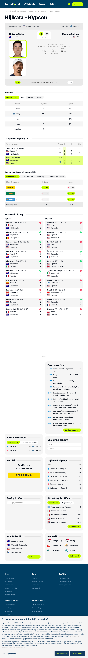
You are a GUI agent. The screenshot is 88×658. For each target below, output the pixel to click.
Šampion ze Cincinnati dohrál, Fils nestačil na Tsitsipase (66, 388)
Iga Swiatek (8, 591)
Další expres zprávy (72, 430)
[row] (44, 151)
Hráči (7, 574)
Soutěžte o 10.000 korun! (24, 467)
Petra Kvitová (9, 585)
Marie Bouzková (10, 594)
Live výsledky (57, 541)
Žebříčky (62, 574)
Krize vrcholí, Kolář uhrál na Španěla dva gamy (63, 424)
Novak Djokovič (9, 578)
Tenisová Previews (37, 581)
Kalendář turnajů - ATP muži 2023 (16, 11)
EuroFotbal (56, 551)
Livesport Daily (36, 608)
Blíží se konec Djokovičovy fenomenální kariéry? (63, 418)
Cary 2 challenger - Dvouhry (38, 11)
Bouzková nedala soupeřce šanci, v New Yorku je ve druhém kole (65, 406)
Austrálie (15, 37)
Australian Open (10, 605)
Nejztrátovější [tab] (67, 503)
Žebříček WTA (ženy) (65, 581)
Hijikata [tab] (30, 97)
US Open (7, 614)
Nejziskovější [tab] (53, 503)
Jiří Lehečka (8, 581)
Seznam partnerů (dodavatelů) (14, 648)
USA (77, 37)
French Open (9, 608)
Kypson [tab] (39, 97)
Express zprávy (36, 588)
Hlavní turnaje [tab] (13, 442)
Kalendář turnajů (11, 600)
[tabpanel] (44, 116)
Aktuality (34, 578)
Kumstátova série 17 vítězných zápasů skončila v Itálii (64, 394)
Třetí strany (74, 636)
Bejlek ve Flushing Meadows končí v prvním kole (66, 400)
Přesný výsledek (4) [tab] (57, 177)
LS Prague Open (37, 611)
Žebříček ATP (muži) (65, 578)
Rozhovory (35, 585)
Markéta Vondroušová (11, 588)
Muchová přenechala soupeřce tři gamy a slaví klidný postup (65, 412)
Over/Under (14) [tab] (27, 177)
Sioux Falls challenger (15, 148)
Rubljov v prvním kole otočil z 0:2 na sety (65, 376)
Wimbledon (8, 611)
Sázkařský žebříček (65, 585)
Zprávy (72, 541)
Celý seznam (34, 557)
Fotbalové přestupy (38, 605)
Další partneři (74, 556)
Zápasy (41, 4)
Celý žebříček (74, 526)
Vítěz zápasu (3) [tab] (12, 177)
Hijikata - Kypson (54, 11)
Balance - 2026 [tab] (11, 97)
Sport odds (74, 546)
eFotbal (72, 551)
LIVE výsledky (30, 4)
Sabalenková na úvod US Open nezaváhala (64, 382)
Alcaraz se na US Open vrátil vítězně (63, 370)
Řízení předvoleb (9, 653)
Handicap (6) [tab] (41, 177)
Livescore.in (56, 546)
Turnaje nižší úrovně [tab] (29, 442)
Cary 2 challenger (32, 26)
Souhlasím (77, 653)
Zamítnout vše (61, 653)
